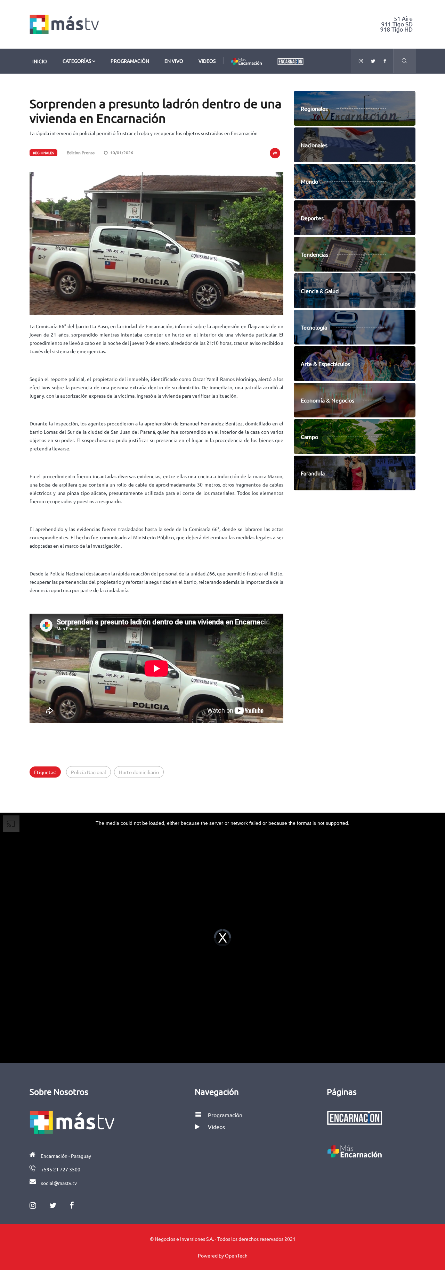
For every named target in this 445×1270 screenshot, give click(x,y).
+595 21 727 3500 (60, 1169)
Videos (207, 61)
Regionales (43, 152)
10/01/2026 (121, 152)
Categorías (77, 61)
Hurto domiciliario (139, 772)
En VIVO (173, 61)
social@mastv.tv (59, 1183)
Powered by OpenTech (223, 1255)
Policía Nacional (88, 772)
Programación (130, 61)
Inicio (39, 61)
